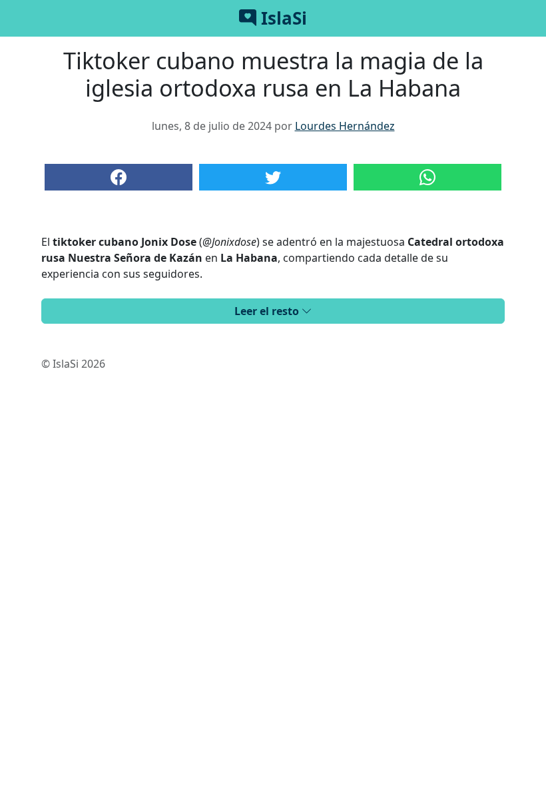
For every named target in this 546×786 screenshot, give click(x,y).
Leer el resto (268, 311)
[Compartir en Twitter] (273, 177)
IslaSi (281, 18)
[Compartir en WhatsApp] (427, 177)
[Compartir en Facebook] (118, 177)
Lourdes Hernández (345, 126)
